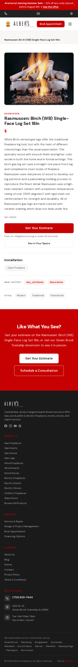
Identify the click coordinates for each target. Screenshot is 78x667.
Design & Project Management (21, 526)
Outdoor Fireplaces (15, 493)
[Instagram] (10, 425)
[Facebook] (5, 425)
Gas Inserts (10, 448)
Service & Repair (13, 521)
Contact (9, 569)
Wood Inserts (11, 468)
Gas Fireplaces (12, 443)
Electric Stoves (12, 488)
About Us (9, 554)
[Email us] (38, 13)
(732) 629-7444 (22, 597)
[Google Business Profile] (20, 425)
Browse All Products (15, 503)
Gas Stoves (10, 453)
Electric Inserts (12, 483)
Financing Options (14, 536)
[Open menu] (70, 24)
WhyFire (69, 661)
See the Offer (51, 6)
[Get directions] (71, 13)
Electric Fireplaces (14, 478)
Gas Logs (21, 34)
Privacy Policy (12, 574)
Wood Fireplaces (13, 463)
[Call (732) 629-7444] (5, 14)
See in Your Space (39, 243)
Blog (6, 559)
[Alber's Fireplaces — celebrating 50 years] (19, 24)
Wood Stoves (11, 473)
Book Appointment (51, 23)
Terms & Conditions (15, 579)
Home (7, 34)
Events (8, 564)
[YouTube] (15, 425)
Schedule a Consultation (39, 371)
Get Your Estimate (39, 228)
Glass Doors (11, 498)
